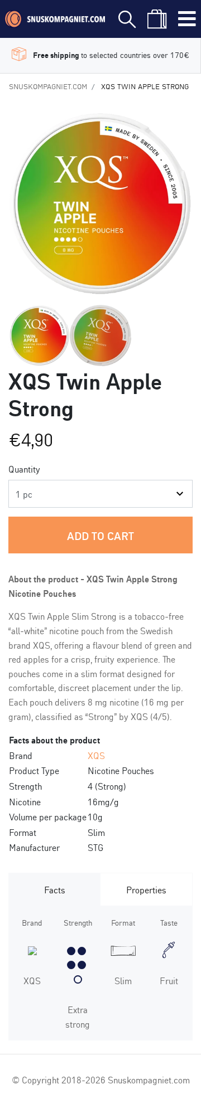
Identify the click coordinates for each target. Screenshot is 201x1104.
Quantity (24, 468)
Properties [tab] (146, 889)
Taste (169, 922)
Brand (32, 922)
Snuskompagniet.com (48, 86)
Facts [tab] (54, 889)
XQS (96, 754)
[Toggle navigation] (187, 19)
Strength (78, 922)
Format (123, 922)
